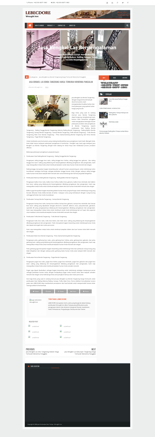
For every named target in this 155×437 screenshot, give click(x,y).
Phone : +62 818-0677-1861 (37, 2)
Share (49, 291)
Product (50, 25)
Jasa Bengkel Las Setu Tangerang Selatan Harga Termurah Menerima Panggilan (42, 353)
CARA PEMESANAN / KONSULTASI (109, 108)
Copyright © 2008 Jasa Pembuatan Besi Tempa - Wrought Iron (44, 424)
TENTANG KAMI (113, 122)
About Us (72, 25)
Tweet (37, 291)
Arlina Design (124, 424)
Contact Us (61, 25)
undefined (35, 326)
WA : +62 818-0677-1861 (60, 2)
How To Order (39, 25)
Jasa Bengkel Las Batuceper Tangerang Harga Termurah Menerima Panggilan (80, 353)
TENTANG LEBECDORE (57, 299)
